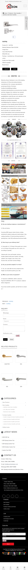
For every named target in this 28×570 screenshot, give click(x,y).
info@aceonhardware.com (11, 464)
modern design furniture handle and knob (13, 417)
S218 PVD (7, 364)
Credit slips (6, 520)
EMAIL (14, 69)
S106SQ (11, 301)
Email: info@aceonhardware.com (13, 1)
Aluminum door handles (9, 411)
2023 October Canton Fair (8, 447)
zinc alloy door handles (9, 409)
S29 (21, 386)
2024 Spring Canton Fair (8, 443)
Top (24, 569)
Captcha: (4, 536)
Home (5, 13)
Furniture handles (7, 415)
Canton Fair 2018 (6, 450)
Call (10, 569)
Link (5, 513)
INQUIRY (6, 69)
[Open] (26, 23)
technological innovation (9, 518)
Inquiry (17, 569)
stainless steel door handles (9, 14)
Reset (11, 339)
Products (10, 13)
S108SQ (8, 303)
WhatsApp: (6, 313)
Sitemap (21, 550)
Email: (4, 318)
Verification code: (7, 333)
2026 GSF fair (5, 437)
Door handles (17, 13)
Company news (7, 516)
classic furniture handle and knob (11, 419)
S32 (7, 386)
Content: (5, 324)
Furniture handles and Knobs (10, 506)
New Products (6, 402)
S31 (21, 364)
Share (3, 569)
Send (5, 339)
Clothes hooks (6, 427)
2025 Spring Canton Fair (8, 440)
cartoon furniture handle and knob (11, 424)
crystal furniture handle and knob (11, 421)
